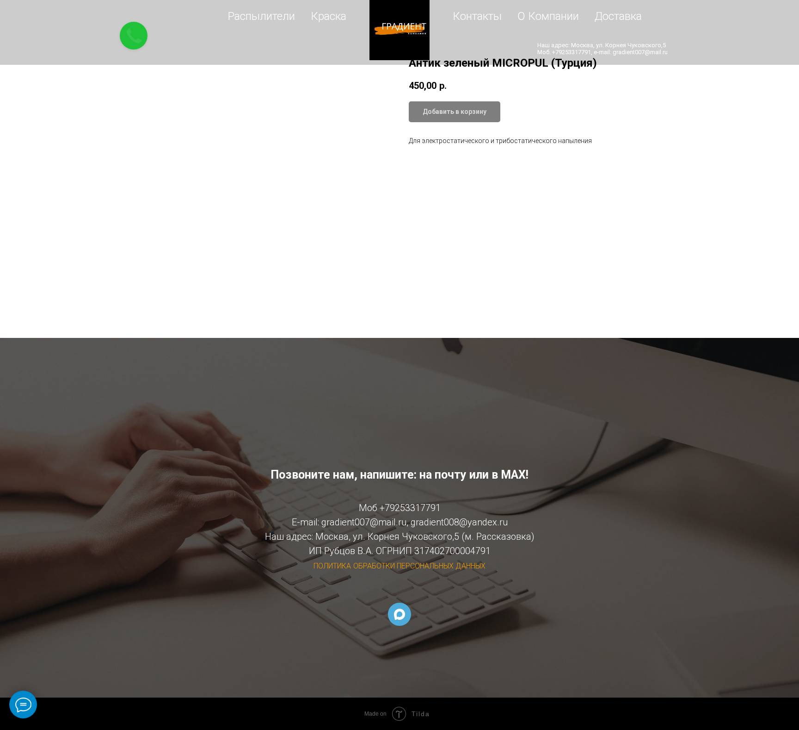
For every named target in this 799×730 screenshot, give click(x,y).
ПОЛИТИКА (332, 566)
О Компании (548, 16)
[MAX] (399, 614)
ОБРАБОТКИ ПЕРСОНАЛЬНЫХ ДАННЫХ (419, 566)
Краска (328, 16)
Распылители (261, 16)
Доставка (618, 16)
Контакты (477, 16)
